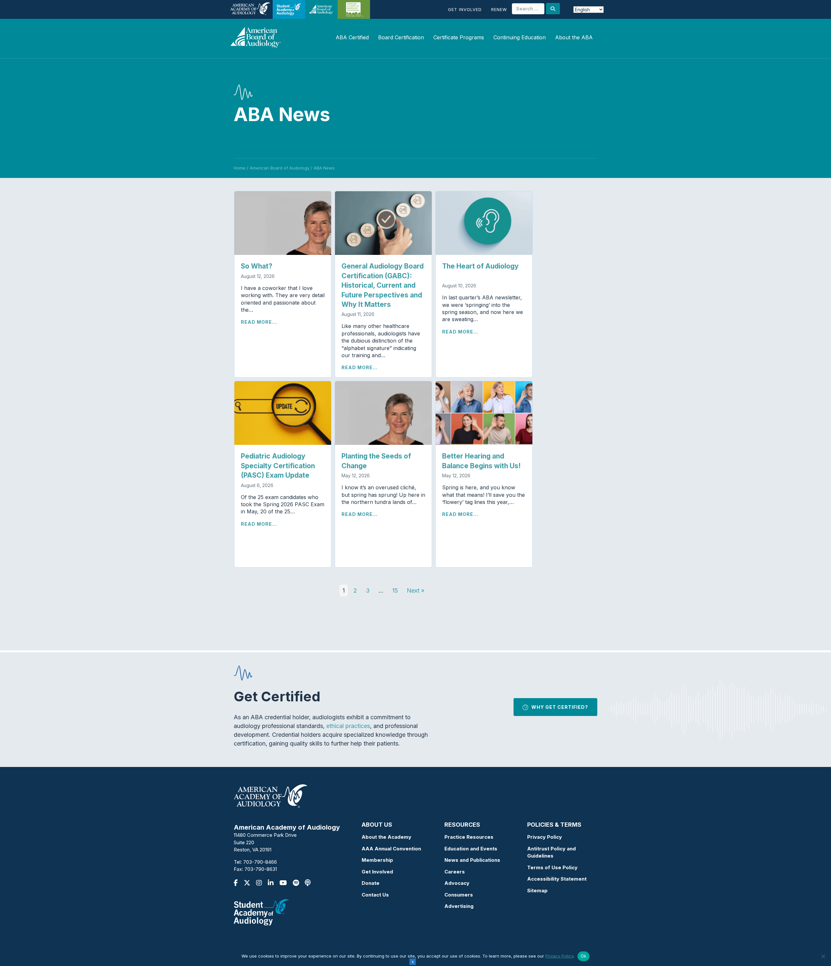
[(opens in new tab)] (261, 912)
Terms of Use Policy (552, 867)
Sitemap (537, 890)
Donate (370, 883)
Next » (415, 590)
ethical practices (348, 725)
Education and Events (470, 849)
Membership (377, 860)
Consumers (458, 895)
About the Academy (386, 837)
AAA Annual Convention (391, 849)
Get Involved (465, 9)
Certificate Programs (458, 37)
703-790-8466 (260, 862)
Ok (584, 956)
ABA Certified (352, 37)
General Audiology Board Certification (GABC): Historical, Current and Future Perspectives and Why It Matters (382, 285)
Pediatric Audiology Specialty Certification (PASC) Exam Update (279, 465)
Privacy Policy (544, 837)
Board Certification (401, 37)
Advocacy (456, 883)
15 (395, 590)
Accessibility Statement (557, 879)
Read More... (259, 322)
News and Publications (472, 860)
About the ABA (574, 37)
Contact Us (375, 895)
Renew (499, 9)
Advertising (459, 906)
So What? (256, 266)
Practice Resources (468, 837)
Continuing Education (519, 37)
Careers (454, 872)
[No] (823, 956)
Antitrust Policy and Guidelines (551, 852)
